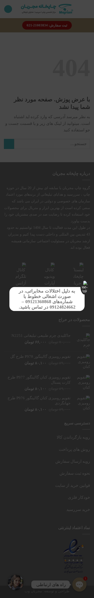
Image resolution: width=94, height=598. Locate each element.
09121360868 (38, 301)
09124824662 (62, 307)
